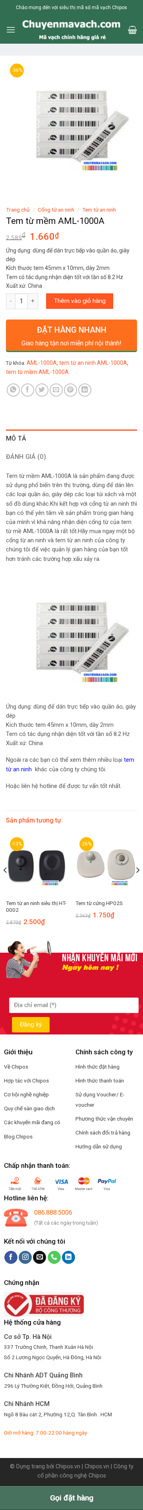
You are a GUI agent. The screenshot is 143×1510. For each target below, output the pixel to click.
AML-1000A (42, 363)
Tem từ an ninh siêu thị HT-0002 (36, 906)
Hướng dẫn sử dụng (98, 1146)
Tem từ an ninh (99, 209)
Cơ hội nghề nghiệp (26, 1094)
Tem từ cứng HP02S (99, 903)
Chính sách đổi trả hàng (102, 1132)
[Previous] (6, 886)
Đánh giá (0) (26, 456)
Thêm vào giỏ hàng (80, 300)
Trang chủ (18, 209)
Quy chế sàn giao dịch (29, 1108)
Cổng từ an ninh (56, 209)
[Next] (137, 886)
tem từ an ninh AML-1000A (93, 363)
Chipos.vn (68, 1466)
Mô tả (16, 438)
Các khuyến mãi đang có (32, 1122)
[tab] (71, 439)
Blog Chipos (18, 1136)
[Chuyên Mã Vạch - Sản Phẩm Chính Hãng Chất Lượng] (71, 30)
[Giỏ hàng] (132, 30)
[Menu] (10, 29)
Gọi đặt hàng (71, 1497)
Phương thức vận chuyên (104, 1118)
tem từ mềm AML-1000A (37, 372)
